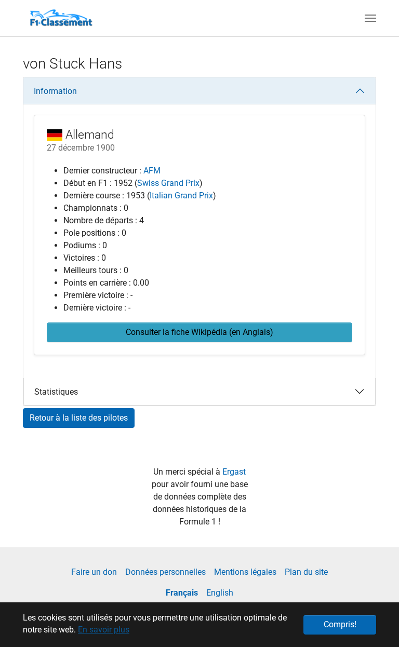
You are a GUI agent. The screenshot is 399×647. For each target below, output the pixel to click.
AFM (152, 171)
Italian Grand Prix (181, 195)
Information (55, 91)
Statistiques (56, 392)
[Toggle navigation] (370, 18)
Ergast (234, 472)
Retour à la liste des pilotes (79, 418)
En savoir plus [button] (103, 630)
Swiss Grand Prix (168, 183)
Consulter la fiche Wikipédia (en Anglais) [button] (199, 332)
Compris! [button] (340, 624)
